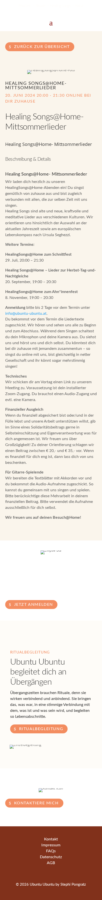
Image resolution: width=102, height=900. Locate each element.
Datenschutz (51, 857)
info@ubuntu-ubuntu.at (26, 313)
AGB (51, 863)
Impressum (50, 845)
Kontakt (51, 839)
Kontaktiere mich (36, 803)
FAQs (51, 851)
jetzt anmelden (33, 605)
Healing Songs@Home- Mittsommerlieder (36, 85)
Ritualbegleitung (41, 729)
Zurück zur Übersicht (42, 47)
